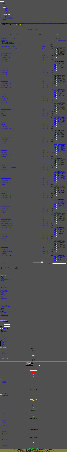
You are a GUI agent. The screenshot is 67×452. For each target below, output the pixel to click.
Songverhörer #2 (4, 150)
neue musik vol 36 (4, 199)
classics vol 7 (3, 240)
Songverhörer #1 (4, 152)
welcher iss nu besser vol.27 (6, 255)
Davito (43, 46)
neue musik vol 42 (4, 169)
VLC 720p (4, 393)
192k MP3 (4, 423)
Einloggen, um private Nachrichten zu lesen (46, 34)
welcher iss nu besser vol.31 (6, 229)
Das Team (6, 16)
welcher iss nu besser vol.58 (6, 61)
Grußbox (6, 12)
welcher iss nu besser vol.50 (6, 91)
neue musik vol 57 (4, 81)
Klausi (43, 251)
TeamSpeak (3, 283)
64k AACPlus (4, 431)
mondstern (55, 47)
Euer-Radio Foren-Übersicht (6, 38)
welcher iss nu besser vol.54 (6, 76)
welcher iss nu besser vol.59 (6, 59)
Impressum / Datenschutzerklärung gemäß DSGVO (32, 451)
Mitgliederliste (24, 34)
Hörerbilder (6, 11)
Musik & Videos (14, 38)
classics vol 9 (3, 201)
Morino (55, 55)
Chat (5, 9)
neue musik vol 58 (4, 70)
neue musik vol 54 (4, 98)
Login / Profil (5, 6)
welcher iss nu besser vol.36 (6, 197)
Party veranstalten (4, 55)
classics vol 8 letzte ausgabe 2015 (7, 223)
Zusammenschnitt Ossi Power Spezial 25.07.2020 (9, 48)
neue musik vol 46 (4, 156)
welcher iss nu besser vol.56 (6, 72)
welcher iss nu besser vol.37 (6, 195)
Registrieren (5, 328)
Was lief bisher (3, 281)
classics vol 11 (3, 171)
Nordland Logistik (4, 300)
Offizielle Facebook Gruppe (5, 306)
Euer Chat (2, 284)
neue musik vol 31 (4, 238)
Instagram (2, 309)
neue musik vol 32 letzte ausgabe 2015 (7, 225)
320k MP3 (4, 420)
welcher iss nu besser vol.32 (6, 227)
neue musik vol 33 (4, 214)
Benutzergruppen (31, 34)
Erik (43, 59)
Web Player (4, 413)
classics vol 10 (3, 184)
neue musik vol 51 (4, 115)
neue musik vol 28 (4, 249)
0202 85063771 (4, 445)
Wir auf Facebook (4, 305)
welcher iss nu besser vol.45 (6, 128)
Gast (43, 57)
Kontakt (2, 293)
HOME (4, 3)
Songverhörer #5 (4, 132)
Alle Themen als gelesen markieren (7, 43)
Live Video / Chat (5, 20)
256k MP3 (4, 422)
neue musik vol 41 (4, 173)
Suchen (18, 34)
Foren (11, 34)
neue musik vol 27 (4, 257)
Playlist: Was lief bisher (8, 17)
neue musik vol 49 (4, 124)
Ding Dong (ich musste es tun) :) (6, 251)
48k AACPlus (4, 433)
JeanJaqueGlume (4, 341)
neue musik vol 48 (4, 130)
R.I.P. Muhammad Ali (5, 141)
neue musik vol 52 (4, 111)
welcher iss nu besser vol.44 (6, 137)
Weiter (65, 38)
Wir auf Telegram (4, 312)
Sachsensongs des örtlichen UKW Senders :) (8, 167)
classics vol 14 (3, 113)
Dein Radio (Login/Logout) (5, 279)
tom (43, 53)
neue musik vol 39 (4, 186)
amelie (43, 55)
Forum (6, 10)
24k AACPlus (4, 439)
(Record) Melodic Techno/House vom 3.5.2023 (9, 46)
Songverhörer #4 (4, 145)
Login (56, 34)
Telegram (6, 13)
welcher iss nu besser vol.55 (6, 74)
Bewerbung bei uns (4, 290)
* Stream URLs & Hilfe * (33, 448)
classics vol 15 (3, 96)
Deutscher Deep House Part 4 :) (6, 53)
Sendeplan (4, 19)
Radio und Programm (6, 14)
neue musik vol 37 (4, 193)
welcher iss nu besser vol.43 (6, 139)
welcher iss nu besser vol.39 (6, 180)
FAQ (14, 34)
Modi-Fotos (3, 287)
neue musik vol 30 (4, 242)
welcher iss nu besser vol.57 (6, 68)
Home (2, 277)
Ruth (55, 221)
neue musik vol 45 (4, 158)
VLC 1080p (4, 392)
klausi (3, 342)
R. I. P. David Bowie (4, 212)
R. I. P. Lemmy (3, 234)
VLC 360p (4, 395)
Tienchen (3, 345)
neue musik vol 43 (4, 165)
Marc (2, 343)
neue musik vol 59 (4, 63)
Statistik (2, 292)
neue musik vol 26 (4, 260)
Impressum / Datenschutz (9, 18)
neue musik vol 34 (4, 210)
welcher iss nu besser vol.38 (6, 191)
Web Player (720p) (5, 381)
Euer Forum (3, 285)
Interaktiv (4, 7)
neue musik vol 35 (4, 208)
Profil (36, 34)
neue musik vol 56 (4, 85)
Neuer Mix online (4, 50)
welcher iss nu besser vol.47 (6, 109)
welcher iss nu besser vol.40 (6, 178)
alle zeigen (33, 355)
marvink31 (3, 344)
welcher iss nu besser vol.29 (6, 236)
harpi (55, 51)
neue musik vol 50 (4, 117)
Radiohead (43, 50)
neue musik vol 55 (4, 89)
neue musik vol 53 (4, 100)
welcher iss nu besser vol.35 (6, 206)
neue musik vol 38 (4, 188)
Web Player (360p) (5, 382)
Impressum (3, 294)
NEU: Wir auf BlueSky (5, 315)
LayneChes (55, 202)
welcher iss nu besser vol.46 (6, 126)
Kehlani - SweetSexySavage (6, 57)
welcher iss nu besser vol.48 (6, 104)
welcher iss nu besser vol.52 (6, 83)
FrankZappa (4, 352)
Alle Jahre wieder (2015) (5, 221)
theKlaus (3, 353)
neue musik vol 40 (4, 182)
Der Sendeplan (7, 15)
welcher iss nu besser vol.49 (6, 102)
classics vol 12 (3, 160)
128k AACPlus (4, 425)
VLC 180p (4, 396)
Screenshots (7, 287)
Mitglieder (2, 280)
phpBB (32, 272)
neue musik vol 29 (4, 247)
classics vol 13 (3, 122)
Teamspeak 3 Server (8, 8)
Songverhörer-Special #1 (5, 119)
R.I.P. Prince (3, 143)
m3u (7, 392)
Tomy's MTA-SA (4, 298)
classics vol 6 (3, 253)
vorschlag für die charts (5, 94)
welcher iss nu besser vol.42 (6, 154)
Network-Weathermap (4, 291)
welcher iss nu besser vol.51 (6, 87)
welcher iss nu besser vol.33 (6, 219)
